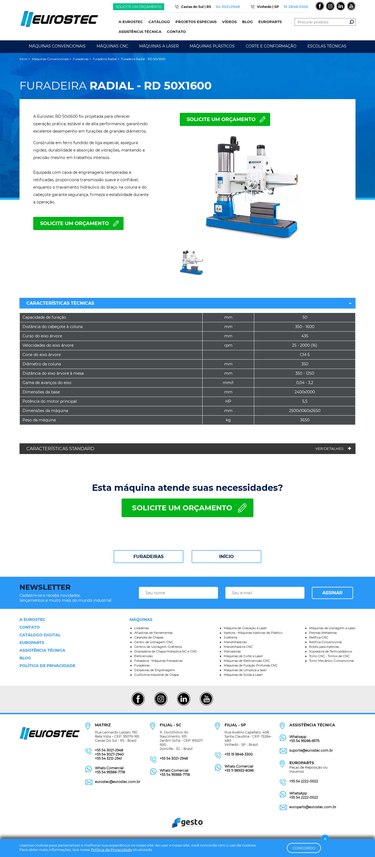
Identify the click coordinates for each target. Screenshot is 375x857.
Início (226, 556)
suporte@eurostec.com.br (311, 750)
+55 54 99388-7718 (110, 772)
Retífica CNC (318, 637)
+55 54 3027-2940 (109, 754)
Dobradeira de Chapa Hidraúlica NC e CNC (165, 651)
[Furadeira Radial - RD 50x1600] (253, 189)
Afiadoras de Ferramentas (153, 633)
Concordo (304, 848)
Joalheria (230, 637)
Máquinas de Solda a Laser (243, 675)
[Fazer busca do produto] (352, 22)
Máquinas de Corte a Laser (243, 656)
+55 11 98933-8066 (239, 770)
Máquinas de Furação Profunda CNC (251, 665)
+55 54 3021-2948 (109, 750)
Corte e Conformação (271, 46)
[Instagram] (160, 704)
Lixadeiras (141, 628)
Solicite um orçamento (138, 7)
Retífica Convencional (325, 642)
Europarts (31, 642)
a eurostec (32, 619)
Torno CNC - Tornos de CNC (329, 656)
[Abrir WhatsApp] (361, 843)
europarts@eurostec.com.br (312, 807)
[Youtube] (206, 704)
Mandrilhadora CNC (238, 647)
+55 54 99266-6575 (304, 741)
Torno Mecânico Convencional (331, 661)
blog (25, 658)
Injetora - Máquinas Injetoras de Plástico (253, 633)
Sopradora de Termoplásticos (330, 651)
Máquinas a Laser (159, 46)
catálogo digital (39, 634)
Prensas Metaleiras (323, 633)
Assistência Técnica (42, 650)
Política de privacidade (47, 665)
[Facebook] (137, 704)
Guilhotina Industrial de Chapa (156, 675)
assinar (332, 592)
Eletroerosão (143, 656)
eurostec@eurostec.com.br (117, 782)
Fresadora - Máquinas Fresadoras (158, 661)
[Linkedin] (183, 704)
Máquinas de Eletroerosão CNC (247, 661)
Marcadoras (232, 651)
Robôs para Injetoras (324, 647)
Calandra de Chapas (148, 637)
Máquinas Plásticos (212, 46)
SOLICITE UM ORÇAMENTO (221, 119)
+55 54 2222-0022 (303, 781)
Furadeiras (148, 556)
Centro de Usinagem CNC (153, 642)
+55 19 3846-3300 (239, 754)
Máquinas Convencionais (57, 46)
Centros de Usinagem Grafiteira (158, 647)
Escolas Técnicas (326, 46)
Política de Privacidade (111, 849)
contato (29, 627)
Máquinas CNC (112, 46)
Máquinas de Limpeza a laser (245, 670)
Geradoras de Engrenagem (154, 670)
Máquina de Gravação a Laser (245, 628)
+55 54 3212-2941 (108, 758)
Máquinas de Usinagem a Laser (332, 628)
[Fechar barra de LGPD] (325, 839)
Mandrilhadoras (235, 642)
